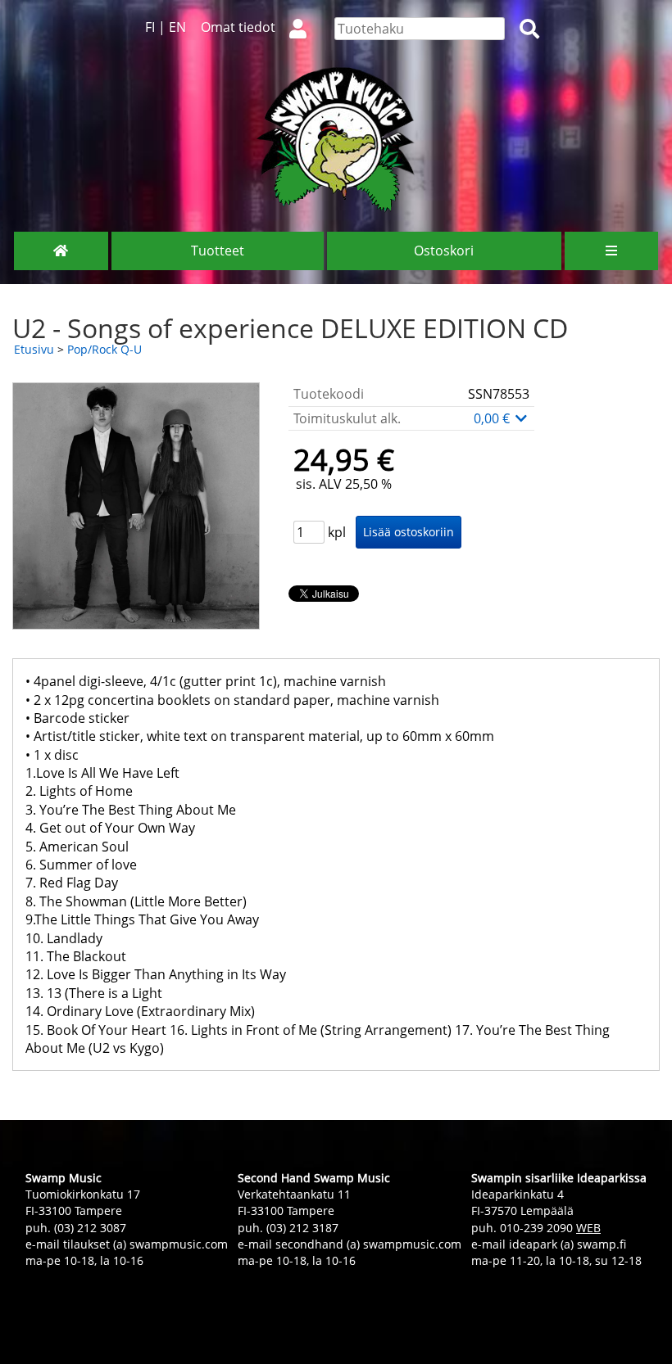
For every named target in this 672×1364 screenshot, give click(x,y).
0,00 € (493, 418)
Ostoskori (444, 251)
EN (177, 27)
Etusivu (34, 349)
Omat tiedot (238, 27)
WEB (588, 1227)
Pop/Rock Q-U (104, 349)
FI (150, 27)
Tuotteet (217, 251)
